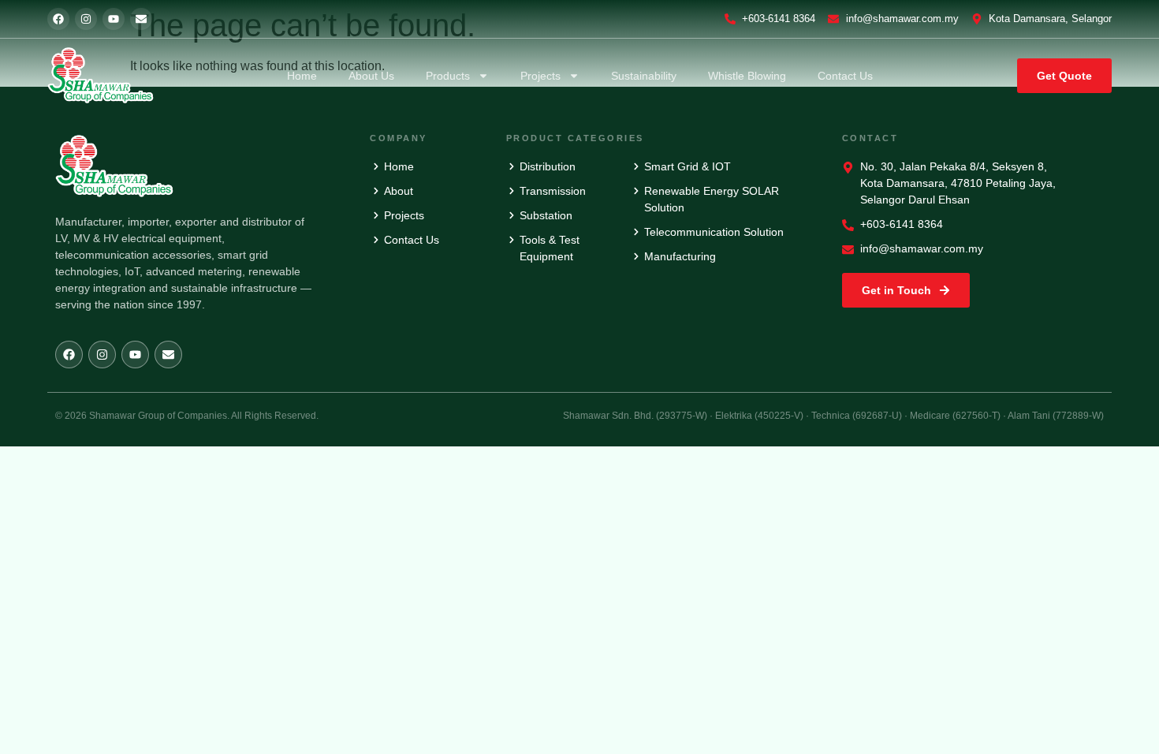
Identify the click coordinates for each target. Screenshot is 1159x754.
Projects (540, 75)
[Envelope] (141, 19)
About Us (371, 75)
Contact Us (845, 75)
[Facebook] (58, 19)
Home (302, 75)
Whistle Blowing (747, 75)
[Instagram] (86, 19)
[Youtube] (113, 19)
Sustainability (643, 75)
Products (448, 75)
